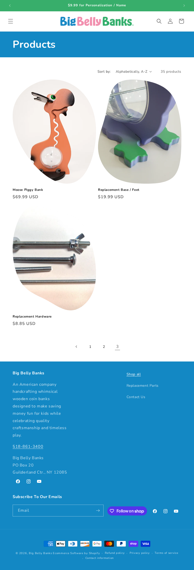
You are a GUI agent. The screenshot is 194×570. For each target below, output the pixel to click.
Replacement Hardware (32, 317)
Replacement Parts (143, 385)
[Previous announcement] (9, 5)
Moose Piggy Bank (28, 190)
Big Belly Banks (40, 553)
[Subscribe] (97, 510)
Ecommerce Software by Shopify (76, 553)
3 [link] (117, 346)
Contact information (99, 558)
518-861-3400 (28, 446)
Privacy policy (140, 553)
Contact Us (136, 397)
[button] (10, 21)
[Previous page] (76, 346)
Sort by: (104, 71)
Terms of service (166, 553)
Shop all (134, 374)
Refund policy (115, 553)
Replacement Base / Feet (118, 190)
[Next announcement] (184, 5)
